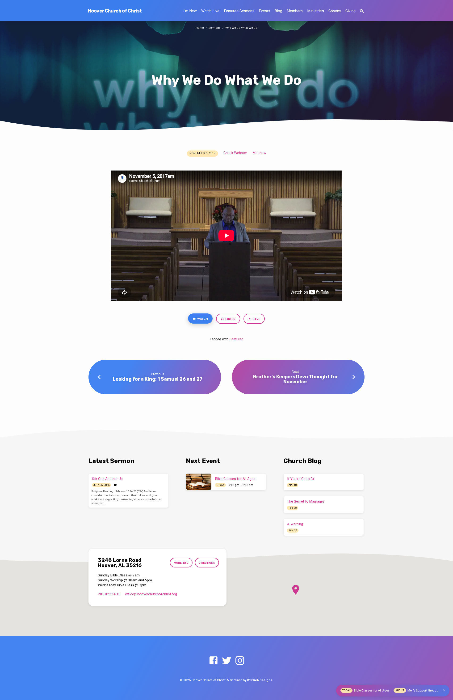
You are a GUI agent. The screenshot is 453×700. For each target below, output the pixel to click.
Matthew (259, 153)
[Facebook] (213, 660)
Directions (207, 562)
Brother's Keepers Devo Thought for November (295, 379)
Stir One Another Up (107, 479)
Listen (230, 319)
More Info (181, 562)
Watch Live (210, 11)
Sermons (215, 27)
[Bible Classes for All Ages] (198, 482)
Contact (334, 11)
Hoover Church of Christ (115, 11)
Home (200, 27)
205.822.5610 (109, 594)
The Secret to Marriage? (306, 501)
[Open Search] (362, 11)
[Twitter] (226, 660)
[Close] (444, 690)
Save (256, 319)
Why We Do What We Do (241, 27)
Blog (278, 11)
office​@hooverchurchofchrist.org (151, 594)
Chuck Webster (235, 153)
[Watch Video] (115, 485)
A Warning (295, 524)
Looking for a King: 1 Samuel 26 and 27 (157, 379)
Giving (350, 11)
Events (264, 11)
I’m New (190, 11)
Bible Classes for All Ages (235, 479)
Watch (202, 319)
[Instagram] (240, 660)
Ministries (315, 11)
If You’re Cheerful (301, 479)
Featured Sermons (239, 11)
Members (295, 11)
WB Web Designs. (260, 680)
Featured (236, 339)
